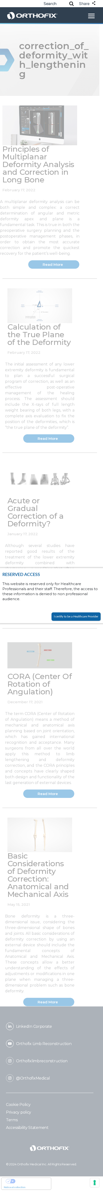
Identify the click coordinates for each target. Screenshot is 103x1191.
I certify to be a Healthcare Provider (76, 616)
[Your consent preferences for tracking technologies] (94, 1182)
